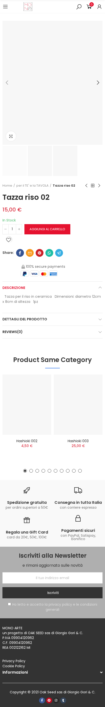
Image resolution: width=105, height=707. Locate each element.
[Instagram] (56, 700)
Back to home (92, 185)
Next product (99, 185)
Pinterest (39, 253)
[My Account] (99, 6)
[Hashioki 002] (26, 404)
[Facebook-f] (42, 700)
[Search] (79, 6)
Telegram (59, 253)
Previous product (86, 185)
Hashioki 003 (78, 441)
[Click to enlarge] (11, 136)
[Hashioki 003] (78, 404)
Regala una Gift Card (27, 532)
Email (30, 253)
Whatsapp (49, 253)
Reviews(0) (12, 331)
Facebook (20, 253)
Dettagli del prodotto (24, 319)
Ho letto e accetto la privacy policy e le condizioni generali (54, 607)
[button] (7, 83)
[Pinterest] (49, 700)
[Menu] (5, 6)
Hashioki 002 (26, 441)
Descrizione (13, 287)
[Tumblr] (63, 700)
